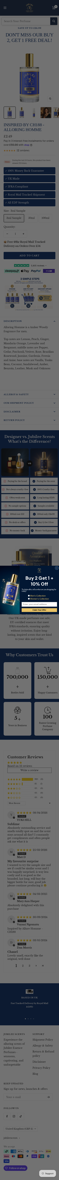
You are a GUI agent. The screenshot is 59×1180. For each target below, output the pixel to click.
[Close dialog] (56, 568)
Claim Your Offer (39, 610)
